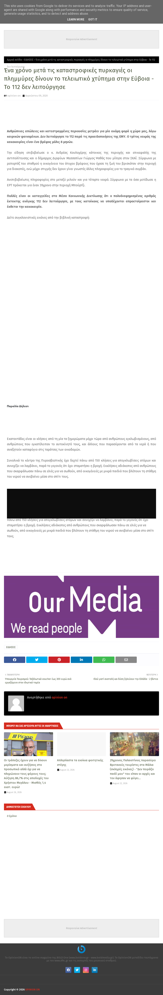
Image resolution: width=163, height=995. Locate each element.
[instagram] (86, 970)
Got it (92, 19)
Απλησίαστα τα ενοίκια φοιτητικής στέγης (80, 762)
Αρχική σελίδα (14, 59)
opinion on (14, 95)
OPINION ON (32, 989)
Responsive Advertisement (81, 39)
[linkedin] (95, 970)
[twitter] (77, 970)
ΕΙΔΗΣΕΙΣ (28, 59)
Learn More (75, 19)
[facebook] (68, 970)
